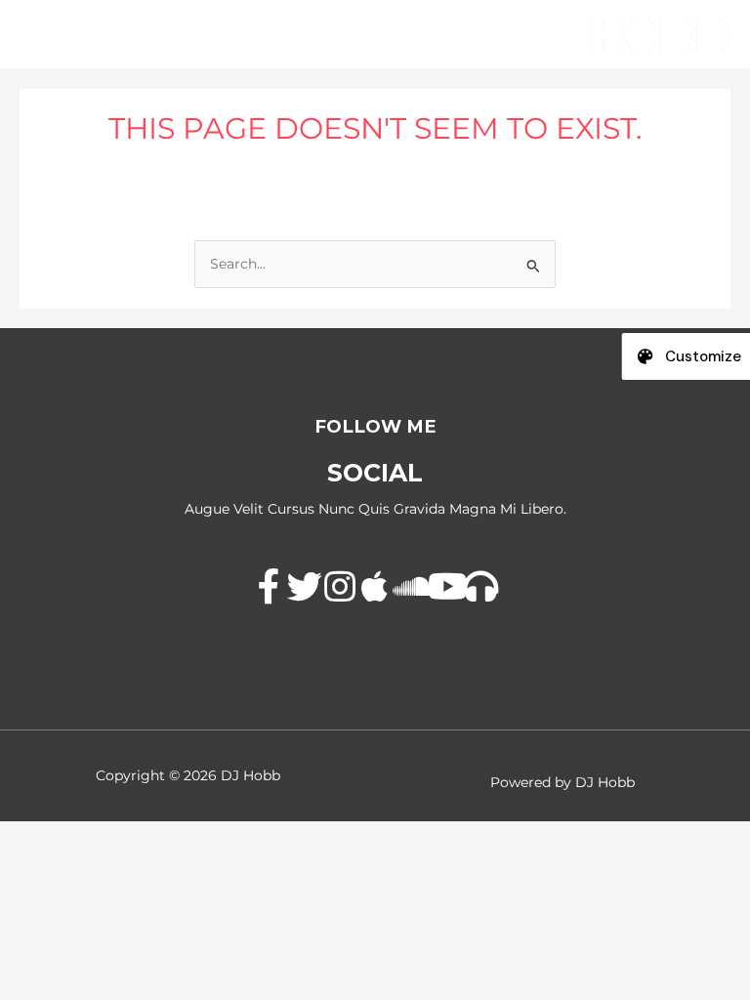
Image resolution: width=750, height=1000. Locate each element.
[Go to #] (269, 587)
